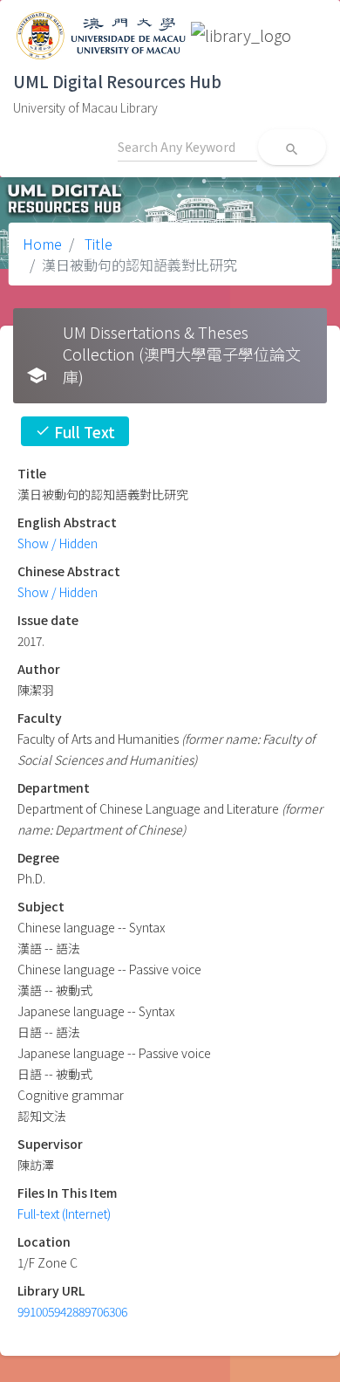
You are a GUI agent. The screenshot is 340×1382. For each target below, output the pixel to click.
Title (96, 243)
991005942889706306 (72, 1311)
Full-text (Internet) (64, 1213)
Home (42, 243)
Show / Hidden (57, 543)
